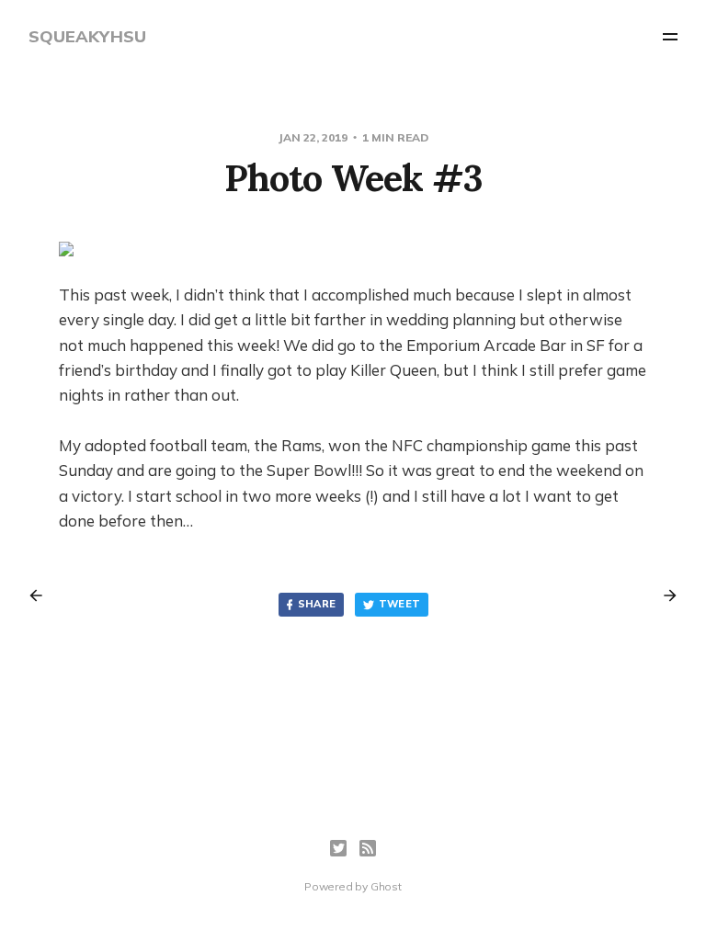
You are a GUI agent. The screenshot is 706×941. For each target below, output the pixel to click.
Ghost (386, 886)
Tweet (400, 603)
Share (317, 603)
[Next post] (664, 595)
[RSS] (368, 848)
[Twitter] (338, 848)
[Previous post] (42, 595)
